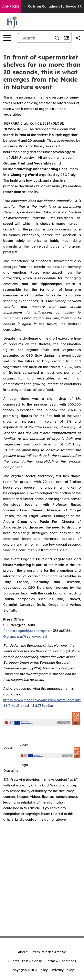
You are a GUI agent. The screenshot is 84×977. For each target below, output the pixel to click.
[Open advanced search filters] (67, 38)
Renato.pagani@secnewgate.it (27, 631)
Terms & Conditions (61, 961)
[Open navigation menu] (7, 38)
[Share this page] (78, 38)
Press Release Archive (49, 952)
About (23, 952)
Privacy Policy (63, 970)
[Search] (57, 38)
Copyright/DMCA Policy (29, 970)
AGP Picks (10, 6)
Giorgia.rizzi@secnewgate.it (25, 636)
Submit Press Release (25, 961)
